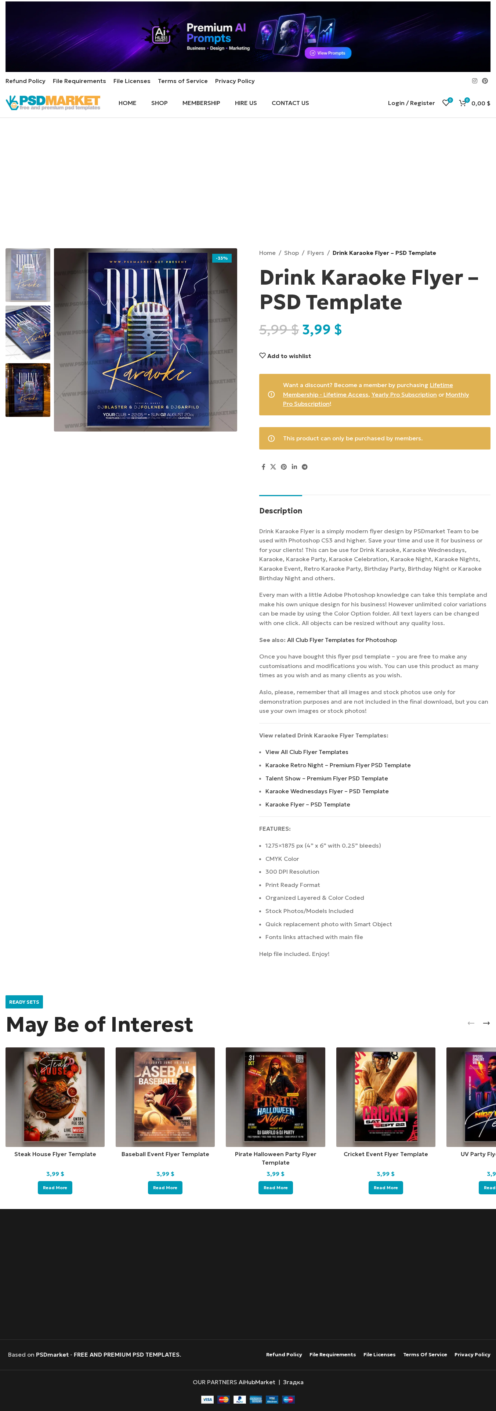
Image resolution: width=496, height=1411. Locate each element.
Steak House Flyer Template (55, 1154)
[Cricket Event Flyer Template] (385, 1097)
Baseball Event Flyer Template (165, 1154)
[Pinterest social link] (485, 80)
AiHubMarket (257, 1382)
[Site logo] (53, 102)
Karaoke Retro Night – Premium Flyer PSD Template (338, 765)
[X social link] (273, 466)
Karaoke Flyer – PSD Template (307, 804)
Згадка (293, 1382)
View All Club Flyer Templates (306, 751)
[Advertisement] (248, 184)
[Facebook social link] (263, 466)
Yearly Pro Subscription (404, 394)
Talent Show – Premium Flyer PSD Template (326, 778)
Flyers (315, 252)
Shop (291, 252)
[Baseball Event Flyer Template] (165, 1097)
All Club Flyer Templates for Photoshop (342, 639)
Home (267, 252)
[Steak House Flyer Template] (55, 1097)
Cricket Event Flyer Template (386, 1154)
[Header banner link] (248, 36)
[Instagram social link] (474, 80)
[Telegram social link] (304, 466)
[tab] (280, 507)
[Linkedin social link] (294, 466)
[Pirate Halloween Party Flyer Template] (275, 1097)
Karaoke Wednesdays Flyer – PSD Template (327, 791)
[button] (471, 1023)
